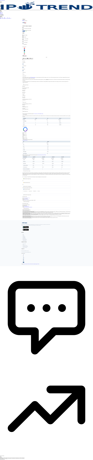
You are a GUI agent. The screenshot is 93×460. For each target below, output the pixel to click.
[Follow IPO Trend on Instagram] (24, 54)
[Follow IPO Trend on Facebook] (24, 49)
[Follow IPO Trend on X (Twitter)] (47, 256)
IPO (23, 234)
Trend (23, 244)
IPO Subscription (25, 239)
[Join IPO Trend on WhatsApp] (47, 259)
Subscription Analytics (25, 246)
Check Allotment (46, 45)
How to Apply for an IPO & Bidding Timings (38, 113)
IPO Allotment (24, 238)
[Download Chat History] (0, 457)
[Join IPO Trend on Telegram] (47, 258)
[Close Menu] (0, 10)
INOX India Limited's (32, 77)
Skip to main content (2, 0)
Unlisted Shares (24, 240)
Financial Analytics (25, 247)
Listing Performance (25, 245)
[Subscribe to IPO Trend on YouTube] (24, 48)
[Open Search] (0, 9)
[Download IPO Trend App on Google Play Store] (26, 228)
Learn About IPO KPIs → (25, 140)
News (23, 235)
